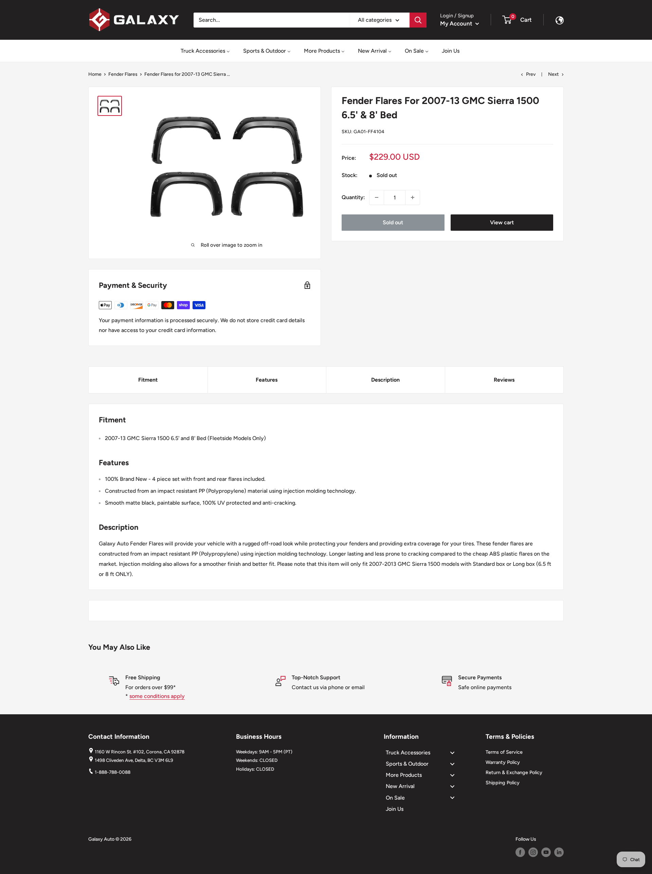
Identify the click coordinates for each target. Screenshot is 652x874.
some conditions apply (157, 696)
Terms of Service (504, 752)
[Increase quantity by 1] (412, 197)
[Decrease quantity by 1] (376, 197)
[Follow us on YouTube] (546, 852)
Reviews (504, 380)
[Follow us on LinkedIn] (559, 852)
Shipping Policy (503, 783)
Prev (531, 74)
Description (385, 380)
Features (266, 380)
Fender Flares (123, 74)
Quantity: (353, 197)
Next (553, 74)
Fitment (148, 380)
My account (457, 23)
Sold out (393, 222)
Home (95, 74)
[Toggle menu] (452, 752)
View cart (502, 222)
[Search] (418, 20)
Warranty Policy (503, 762)
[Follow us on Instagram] (533, 852)
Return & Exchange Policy (514, 772)
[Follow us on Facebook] (520, 852)
